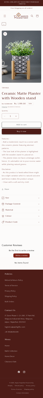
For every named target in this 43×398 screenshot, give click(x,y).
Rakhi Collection (11, 351)
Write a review (21, 255)
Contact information (22, 393)
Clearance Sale (10, 362)
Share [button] (7, 189)
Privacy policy (30, 385)
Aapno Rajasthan (20, 383)
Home (7, 346)
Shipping (4, 107)
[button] (4, 16)
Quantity (5, 111)
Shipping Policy (11, 296)
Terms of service (16, 389)
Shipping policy (29, 389)
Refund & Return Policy (14, 280)
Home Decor (10, 356)
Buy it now (21, 131)
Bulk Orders (9, 302)
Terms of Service (11, 286)
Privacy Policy (10, 291)
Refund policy (19, 385)
